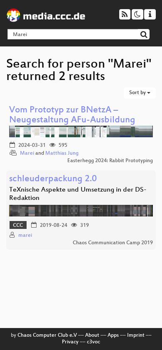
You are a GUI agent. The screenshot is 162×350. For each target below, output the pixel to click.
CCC (18, 225)
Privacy (70, 342)
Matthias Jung (62, 153)
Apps (113, 335)
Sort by (138, 93)
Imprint (136, 335)
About (92, 335)
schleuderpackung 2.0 (53, 179)
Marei (27, 153)
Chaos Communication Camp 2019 (113, 243)
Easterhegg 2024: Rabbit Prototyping (110, 161)
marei (25, 235)
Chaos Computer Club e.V (47, 335)
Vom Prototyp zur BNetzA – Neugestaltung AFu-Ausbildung (72, 115)
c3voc (93, 342)
